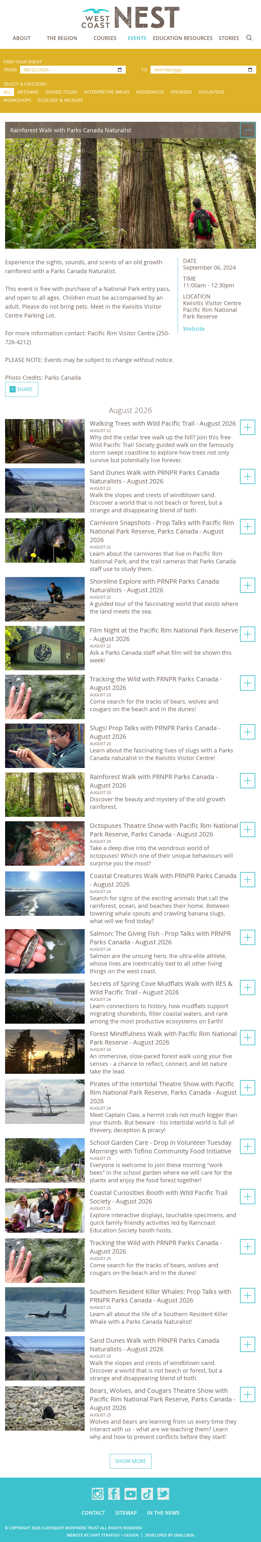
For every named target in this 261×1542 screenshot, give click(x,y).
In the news (163, 1512)
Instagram (98, 1494)
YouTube (130, 1494)
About (22, 38)
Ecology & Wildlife (60, 100)
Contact (93, 1512)
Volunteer (211, 92)
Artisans (28, 92)
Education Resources (183, 38)
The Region (62, 38)
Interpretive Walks (107, 92)
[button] (130, 441)
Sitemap (126, 1512)
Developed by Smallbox (169, 1535)
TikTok (147, 1494)
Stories (229, 38)
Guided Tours (61, 92)
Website (194, 328)
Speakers (181, 92)
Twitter (163, 1494)
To (144, 70)
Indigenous (150, 92)
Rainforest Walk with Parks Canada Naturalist (70, 130)
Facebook (114, 1494)
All (7, 92)
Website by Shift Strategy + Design (102, 1535)
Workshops (17, 100)
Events (137, 38)
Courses (105, 38)
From (10, 70)
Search (249, 38)
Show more (130, 1461)
